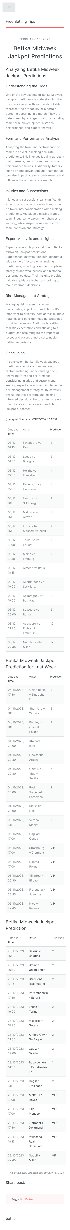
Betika (29, 1199)
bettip (11, 1218)
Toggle (9, 8)
